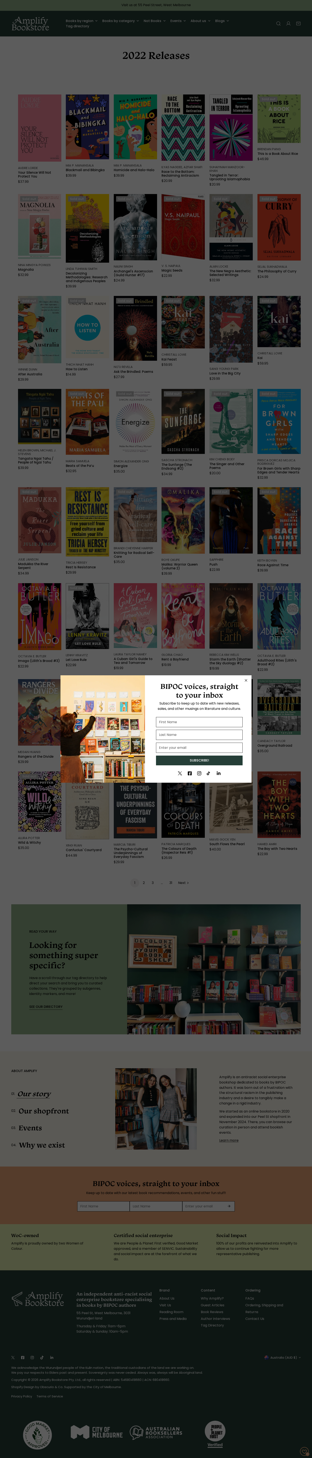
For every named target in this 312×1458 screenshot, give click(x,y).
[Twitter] (180, 773)
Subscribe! (199, 760)
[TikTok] (209, 773)
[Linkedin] (218, 773)
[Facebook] (190, 773)
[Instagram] (199, 773)
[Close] (246, 680)
